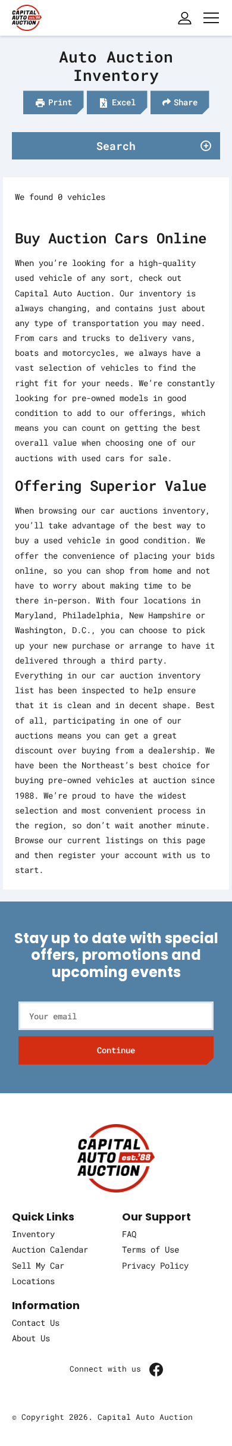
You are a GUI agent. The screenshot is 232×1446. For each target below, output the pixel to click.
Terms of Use (150, 1249)
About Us (31, 1338)
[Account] (184, 18)
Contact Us (35, 1322)
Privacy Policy (155, 1265)
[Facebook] (156, 1369)
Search (116, 146)
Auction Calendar (50, 1249)
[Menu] (211, 18)
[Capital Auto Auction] (27, 16)
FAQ (129, 1234)
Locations (33, 1281)
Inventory (33, 1234)
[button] (53, 102)
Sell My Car (38, 1265)
